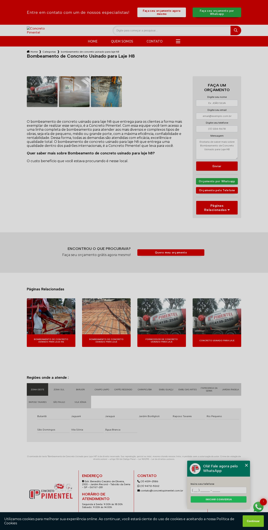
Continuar (253, 521)
